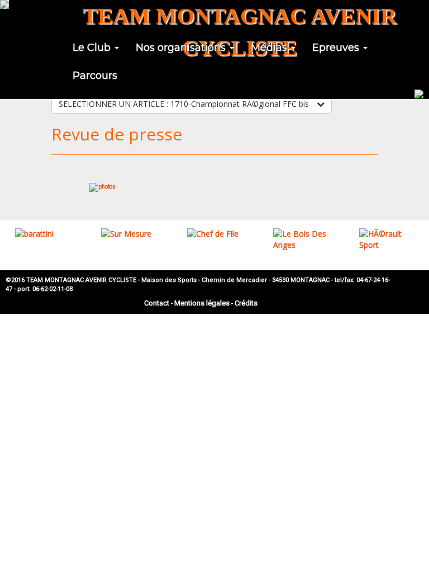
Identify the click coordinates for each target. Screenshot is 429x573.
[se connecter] (418, 93)
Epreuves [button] (337, 47)
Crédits (246, 303)
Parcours (95, 75)
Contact (156, 303)
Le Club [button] (93, 47)
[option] (43, 233)
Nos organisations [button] (182, 47)
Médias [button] (270, 47)
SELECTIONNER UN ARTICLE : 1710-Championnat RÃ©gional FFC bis (185, 103)
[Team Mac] (4, 4)
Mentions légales (202, 303)
